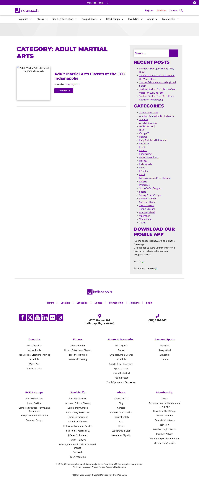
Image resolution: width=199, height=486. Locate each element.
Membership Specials (165, 443)
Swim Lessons (146, 205)
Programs (144, 184)
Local (142, 174)
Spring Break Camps (150, 195)
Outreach (78, 452)
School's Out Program (150, 188)
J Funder (143, 171)
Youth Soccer (121, 377)
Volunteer (144, 215)
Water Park (145, 219)
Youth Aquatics (34, 368)
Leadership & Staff (121, 430)
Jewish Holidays (78, 439)
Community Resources (77, 412)
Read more (64, 90)
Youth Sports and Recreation (121, 382)
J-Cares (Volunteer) (77, 435)
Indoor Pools (34, 350)
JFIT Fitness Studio (78, 354)
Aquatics (23, 19)
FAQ (121, 421)
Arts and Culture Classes (77, 403)
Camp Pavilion (34, 403)
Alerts (165, 398)
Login (149, 303)
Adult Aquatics (34, 345)
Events (142, 146)
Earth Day (144, 143)
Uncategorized (147, 212)
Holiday (143, 160)
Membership (168, 19)
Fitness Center (78, 345)
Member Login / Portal (164, 429)
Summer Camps (147, 198)
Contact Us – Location (121, 412)
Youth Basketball (121, 373)
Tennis (164, 359)
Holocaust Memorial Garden (77, 426)
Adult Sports (121, 345)
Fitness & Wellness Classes (77, 350)
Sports (142, 191)
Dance (121, 350)
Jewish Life (133, 19)
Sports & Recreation (63, 19)
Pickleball (164, 345)
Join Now (161, 10)
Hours (50, 303)
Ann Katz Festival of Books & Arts (156, 116)
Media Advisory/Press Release (155, 177)
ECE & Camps (113, 19)
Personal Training (78, 359)
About (150, 19)
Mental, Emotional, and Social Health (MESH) (78, 446)
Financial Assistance (165, 420)
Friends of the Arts (77, 421)
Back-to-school (147, 126)
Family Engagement (78, 416)
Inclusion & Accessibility (78, 430)
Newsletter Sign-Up (121, 435)
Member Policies (164, 433)
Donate (173, 10)
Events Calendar (164, 415)
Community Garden (78, 407)
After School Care (148, 112)
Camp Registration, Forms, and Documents (34, 409)
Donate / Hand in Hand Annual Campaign (164, 405)
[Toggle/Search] (181, 10)
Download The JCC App (164, 411)
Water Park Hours (95, 2)
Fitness (40, 19)
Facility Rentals (121, 416)
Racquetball (165, 350)
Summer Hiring (147, 201)
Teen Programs (78, 456)
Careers (121, 407)
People (143, 181)
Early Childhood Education (153, 140)
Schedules (82, 303)
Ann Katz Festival (77, 398)
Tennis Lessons (147, 208)
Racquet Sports (89, 19)
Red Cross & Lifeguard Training (34, 354)
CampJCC (144, 133)
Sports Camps (121, 368)
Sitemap (122, 467)
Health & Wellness (149, 157)
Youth (142, 222)
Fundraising (145, 153)
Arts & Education (148, 122)
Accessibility (111, 467)
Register (149, 10)
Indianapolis (145, 164)
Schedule (34, 359)
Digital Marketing (102, 474)
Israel (142, 167)
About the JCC (121, 398)
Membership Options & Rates (165, 438)
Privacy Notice (98, 467)
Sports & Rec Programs (121, 363)
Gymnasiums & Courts (121, 354)
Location (65, 303)
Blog (141, 129)
